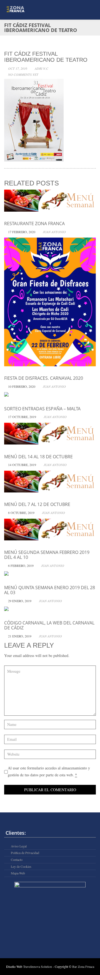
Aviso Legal (19, 846)
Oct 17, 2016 (17, 68)
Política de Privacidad (25, 853)
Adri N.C (41, 68)
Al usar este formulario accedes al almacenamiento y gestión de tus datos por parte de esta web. (49, 771)
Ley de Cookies (21, 866)
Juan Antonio (54, 232)
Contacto (16, 860)
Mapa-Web (18, 873)
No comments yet (23, 74)
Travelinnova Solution (38, 966)
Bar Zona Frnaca (83, 966)
